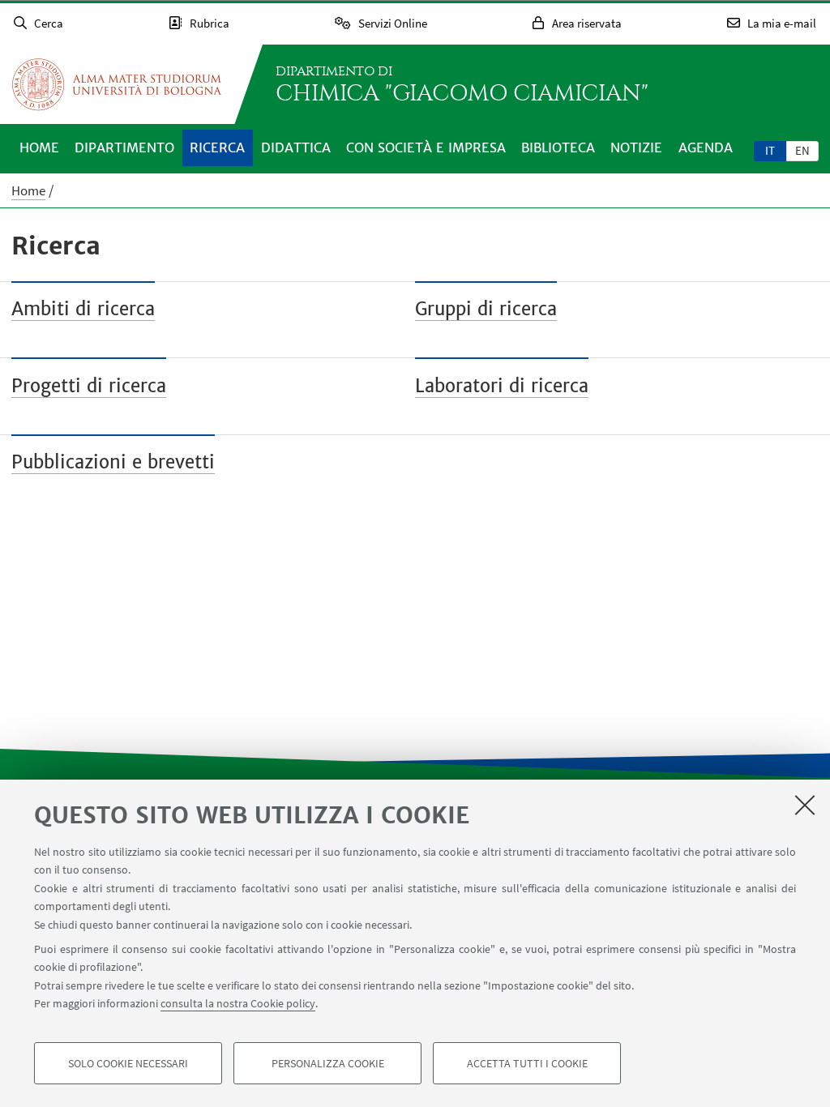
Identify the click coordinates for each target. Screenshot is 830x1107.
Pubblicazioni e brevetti (113, 462)
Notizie (636, 147)
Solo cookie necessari (128, 1063)
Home (39, 147)
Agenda (705, 147)
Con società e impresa (426, 147)
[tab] (770, 150)
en (802, 150)
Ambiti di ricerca (83, 308)
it (770, 150)
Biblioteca (558, 147)
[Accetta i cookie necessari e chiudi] (805, 805)
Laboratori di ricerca (501, 385)
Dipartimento (124, 147)
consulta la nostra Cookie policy (237, 1003)
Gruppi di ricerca (486, 308)
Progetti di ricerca (88, 385)
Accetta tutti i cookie (527, 1063)
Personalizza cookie (328, 1063)
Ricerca (217, 147)
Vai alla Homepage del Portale (116, 84)
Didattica (296, 147)
